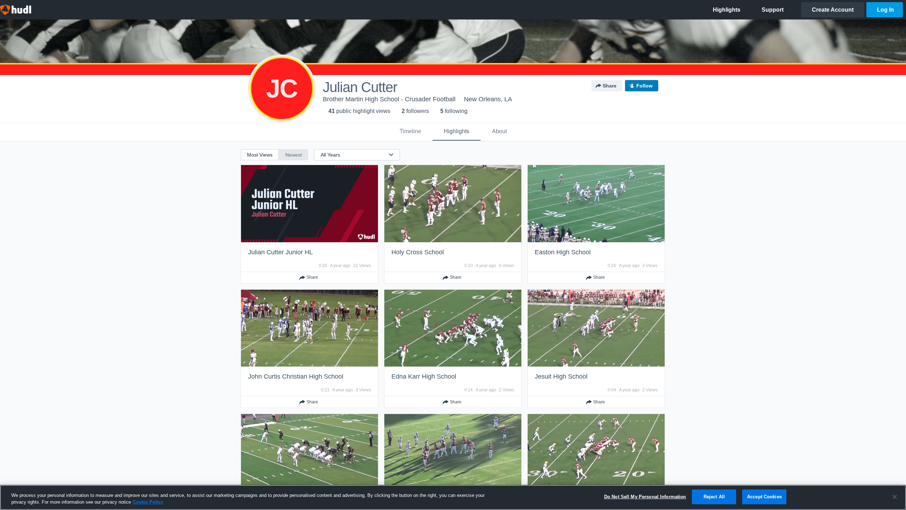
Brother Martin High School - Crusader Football (389, 99)
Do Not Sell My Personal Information (645, 496)
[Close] (894, 497)
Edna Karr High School (423, 376)
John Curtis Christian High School (295, 376)
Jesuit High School (561, 376)
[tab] (410, 132)
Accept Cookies (764, 496)
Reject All (714, 496)
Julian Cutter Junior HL (280, 252)
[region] (453, 497)
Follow (644, 86)
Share (610, 86)
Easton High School (563, 252)
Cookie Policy (148, 502)
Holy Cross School (417, 252)
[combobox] (352, 155)
